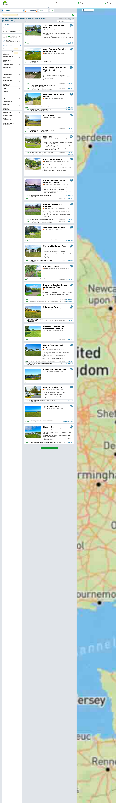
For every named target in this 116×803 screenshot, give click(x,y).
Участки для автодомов (12, 7)
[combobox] (13, 10)
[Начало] (5, 3)
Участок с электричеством (25, 7)
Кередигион (50, 7)
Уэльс (33, 7)
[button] (12, 36)
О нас (58, 3)
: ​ (70, 19)
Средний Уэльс (41, 7)
